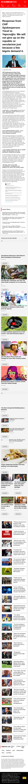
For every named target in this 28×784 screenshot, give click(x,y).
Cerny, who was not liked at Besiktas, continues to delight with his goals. (13, 227)
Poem (3, 750)
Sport (13, 750)
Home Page (23, 747)
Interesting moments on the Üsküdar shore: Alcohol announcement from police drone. (13, 232)
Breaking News (20, 750)
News (3, 752)
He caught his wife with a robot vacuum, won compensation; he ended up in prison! (13, 218)
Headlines (8, 750)
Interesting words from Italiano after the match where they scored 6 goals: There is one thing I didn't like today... (13, 213)
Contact (19, 746)
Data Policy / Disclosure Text (8, 780)
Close (24, 777)
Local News (8, 752)
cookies (8, 775)
